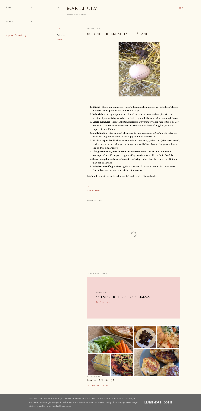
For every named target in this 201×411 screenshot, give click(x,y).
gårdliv (60, 39)
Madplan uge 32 (100, 380)
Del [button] (58, 29)
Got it (168, 402)
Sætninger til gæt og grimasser (125, 297)
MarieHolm (82, 8)
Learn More (152, 402)
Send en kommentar (100, 385)
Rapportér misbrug (16, 35)
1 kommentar (105, 302)
